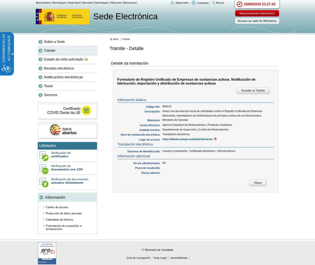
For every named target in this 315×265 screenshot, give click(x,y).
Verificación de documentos (69, 180)
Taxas (48, 86)
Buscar (220, 2)
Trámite (49, 50)
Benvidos (87, 2)
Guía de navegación (138, 257)
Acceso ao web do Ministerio (257, 21)
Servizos (50, 95)
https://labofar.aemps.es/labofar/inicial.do (187, 139)
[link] (253, 90)
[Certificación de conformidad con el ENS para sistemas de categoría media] (47, 263)
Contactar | (203, 2)
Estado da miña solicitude (64, 59)
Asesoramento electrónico (257, 13)
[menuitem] (68, 41)
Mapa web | (182, 2)
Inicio (115, 39)
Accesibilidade (179, 257)
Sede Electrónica (125, 16)
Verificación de (61, 154)
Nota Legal (160, 257)
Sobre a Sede (54, 42)
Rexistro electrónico (59, 68)
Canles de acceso (57, 207)
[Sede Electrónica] (63, 23)
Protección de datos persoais (64, 213)
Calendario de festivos (60, 219)
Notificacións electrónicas (63, 77)
